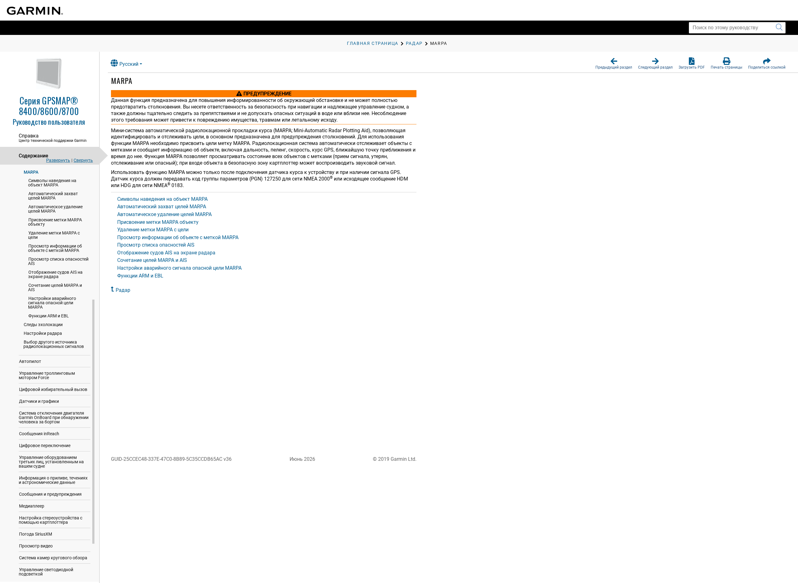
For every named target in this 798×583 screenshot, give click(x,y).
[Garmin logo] (35, 10)
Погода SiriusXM (35, 534)
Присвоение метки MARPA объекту (55, 222)
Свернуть (83, 160)
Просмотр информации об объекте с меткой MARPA (55, 248)
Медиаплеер (31, 506)
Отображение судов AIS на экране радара (55, 274)
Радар (123, 290)
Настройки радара (43, 333)
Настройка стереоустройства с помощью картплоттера (50, 520)
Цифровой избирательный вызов (53, 389)
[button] (613, 63)
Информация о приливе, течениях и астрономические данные (53, 480)
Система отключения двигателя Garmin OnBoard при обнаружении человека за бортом (54, 417)
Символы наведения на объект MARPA (52, 182)
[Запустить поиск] (779, 27)
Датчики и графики (39, 401)
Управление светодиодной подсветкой (46, 571)
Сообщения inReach (39, 433)
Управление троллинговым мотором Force (47, 375)
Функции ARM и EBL (48, 315)
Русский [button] (128, 64)
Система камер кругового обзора (53, 557)
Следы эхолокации (43, 324)
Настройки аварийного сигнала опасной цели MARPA (52, 303)
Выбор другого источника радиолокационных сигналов (53, 344)
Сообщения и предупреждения (50, 494)
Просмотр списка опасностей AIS (58, 261)
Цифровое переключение (44, 445)
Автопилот (30, 361)
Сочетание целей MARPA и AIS (55, 287)
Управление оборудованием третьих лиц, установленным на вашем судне (51, 462)
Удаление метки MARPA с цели (54, 235)
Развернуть (58, 160)
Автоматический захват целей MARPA (53, 195)
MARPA (31, 172)
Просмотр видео (36, 545)
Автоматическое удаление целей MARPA (55, 209)
